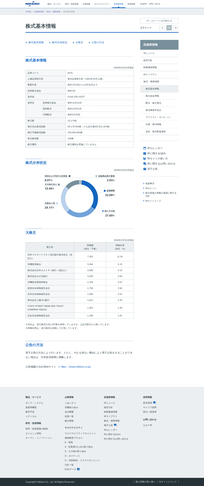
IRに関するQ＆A (112, 434)
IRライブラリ (150, 74)
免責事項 (149, 183)
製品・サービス (33, 397)
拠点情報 (69, 420)
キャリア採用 (150, 407)
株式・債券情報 (151, 81)
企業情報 (69, 397)
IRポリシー (151, 188)
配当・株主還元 (153, 103)
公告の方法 (97, 42)
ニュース (147, 425)
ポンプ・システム (34, 403)
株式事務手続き (153, 110)
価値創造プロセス (74, 438)
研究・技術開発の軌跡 (37, 428)
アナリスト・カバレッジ (158, 117)
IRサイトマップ (153, 201)
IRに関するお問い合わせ (161, 163)
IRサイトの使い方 (157, 158)
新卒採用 (148, 403)
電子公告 (152, 169)
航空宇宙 (30, 412)
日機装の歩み (71, 407)
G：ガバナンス (72, 456)
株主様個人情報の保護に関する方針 (161, 194)
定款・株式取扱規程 (156, 131)
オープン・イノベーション (39, 438)
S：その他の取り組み (75, 451)
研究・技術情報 (33, 423)
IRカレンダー (155, 148)
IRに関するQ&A (156, 153)
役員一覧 (69, 416)
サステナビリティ (74, 427)
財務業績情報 (150, 67)
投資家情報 (39, 12)
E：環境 (69, 442)
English (143, 4)
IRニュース (149, 53)
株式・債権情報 (53, 12)
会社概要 (69, 412)
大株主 (79, 42)
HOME (28, 12)
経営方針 (147, 60)
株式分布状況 (59, 42)
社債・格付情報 (153, 124)
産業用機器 (31, 407)
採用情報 (147, 397)
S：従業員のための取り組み (79, 446)
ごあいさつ (70, 403)
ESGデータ (71, 469)
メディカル (31, 416)
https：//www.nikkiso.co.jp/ (76, 366)
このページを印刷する (161, 20)
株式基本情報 (36, 42)
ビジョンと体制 (33, 433)
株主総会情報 (152, 96)
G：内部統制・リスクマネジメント (82, 460)
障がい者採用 (150, 412)
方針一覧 (69, 465)
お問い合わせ (154, 4)
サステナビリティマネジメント (80, 433)
